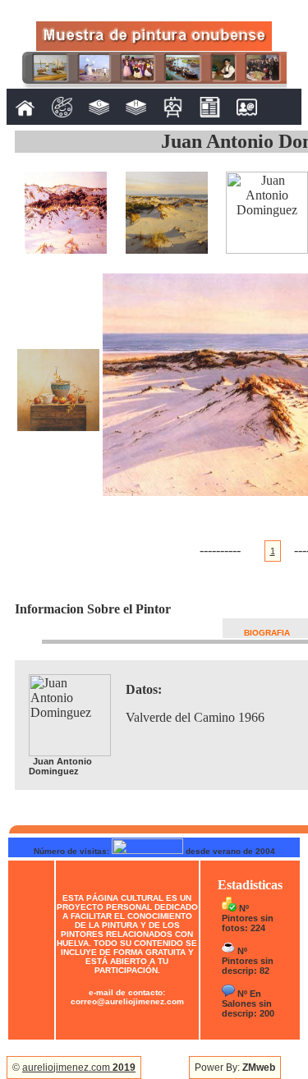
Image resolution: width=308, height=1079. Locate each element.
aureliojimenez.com (79, 1067)
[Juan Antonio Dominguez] (66, 249)
